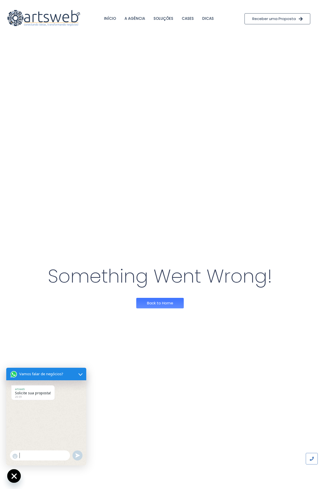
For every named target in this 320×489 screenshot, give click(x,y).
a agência (134, 18)
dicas (208, 18)
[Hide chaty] (14, 476)
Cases (188, 18)
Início (110, 18)
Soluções (163, 18)
